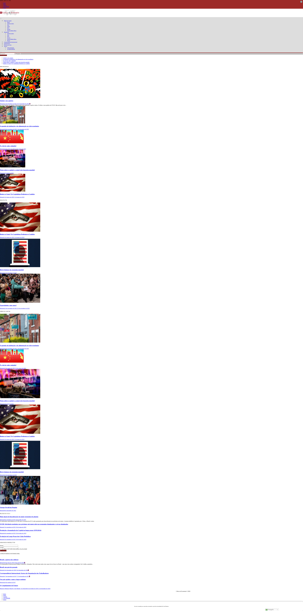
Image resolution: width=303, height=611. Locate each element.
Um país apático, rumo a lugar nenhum (13, 579)
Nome (1, 545)
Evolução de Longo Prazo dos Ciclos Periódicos (15, 536)
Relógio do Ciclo (7, 44)
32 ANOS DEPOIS (11, 49)
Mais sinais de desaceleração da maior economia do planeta (19, 517)
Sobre (4, 4)
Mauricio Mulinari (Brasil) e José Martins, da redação (13, 588)
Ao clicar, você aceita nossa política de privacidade (14, 549)
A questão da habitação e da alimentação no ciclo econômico (18, 59)
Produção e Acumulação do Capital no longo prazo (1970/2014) (20, 530)
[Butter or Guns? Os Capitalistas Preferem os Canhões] (12, 191)
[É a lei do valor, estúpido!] (12, 143)
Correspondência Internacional (10, 42)
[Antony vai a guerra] (20, 97)
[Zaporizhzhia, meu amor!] (20, 302)
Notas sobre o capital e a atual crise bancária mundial (16, 62)
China (8, 26)
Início (4, 3)
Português (270, 609)
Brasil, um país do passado (8, 567)
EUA (8, 27)
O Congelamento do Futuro (9, 585)
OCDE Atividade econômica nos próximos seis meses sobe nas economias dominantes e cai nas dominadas (34, 524)
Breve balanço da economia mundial (12, 270)
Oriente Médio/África (11, 30)
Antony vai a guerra (8, 58)
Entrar (4, 8)
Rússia (8, 40)
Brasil (8, 22)
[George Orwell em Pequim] (20, 504)
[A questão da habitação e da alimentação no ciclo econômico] (12, 123)
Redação (2, 103)
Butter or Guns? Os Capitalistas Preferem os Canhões (16, 63)
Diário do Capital (7, 20)
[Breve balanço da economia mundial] (20, 266)
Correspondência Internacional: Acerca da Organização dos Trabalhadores (24, 573)
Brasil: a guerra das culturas (9, 559)
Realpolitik (6, 32)
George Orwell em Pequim (8, 507)
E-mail (1, 547)
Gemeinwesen (7, 43)
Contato (5, 5)
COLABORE (6, 6)
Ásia (8, 25)
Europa (8, 29)
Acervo (5, 46)
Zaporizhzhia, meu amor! (8, 305)
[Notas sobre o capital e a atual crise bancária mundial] (12, 167)
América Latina (10, 23)
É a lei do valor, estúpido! (9, 60)
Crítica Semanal (10, 47)
